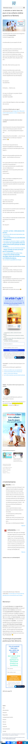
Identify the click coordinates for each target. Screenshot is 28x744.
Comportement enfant (8, 717)
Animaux (5, 712)
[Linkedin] (25, 742)
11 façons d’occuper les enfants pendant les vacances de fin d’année (17, 460)
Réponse (23, 525)
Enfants (4, 719)
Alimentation (6, 710)
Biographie (5, 715)
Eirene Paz (8, 484)
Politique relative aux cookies (10, 738)
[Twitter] (14, 742)
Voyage (4, 731)
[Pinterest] (19, 742)
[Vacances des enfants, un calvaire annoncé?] (8, 468)
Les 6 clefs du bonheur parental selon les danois (14, 375)
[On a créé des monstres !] (7, 455)
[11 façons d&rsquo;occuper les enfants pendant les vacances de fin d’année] (18, 455)
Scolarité (5, 726)
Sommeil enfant (6, 729)
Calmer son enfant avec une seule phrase (13, 370)
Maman (4, 722)
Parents (4, 724)
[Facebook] (8, 742)
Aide (4, 708)
